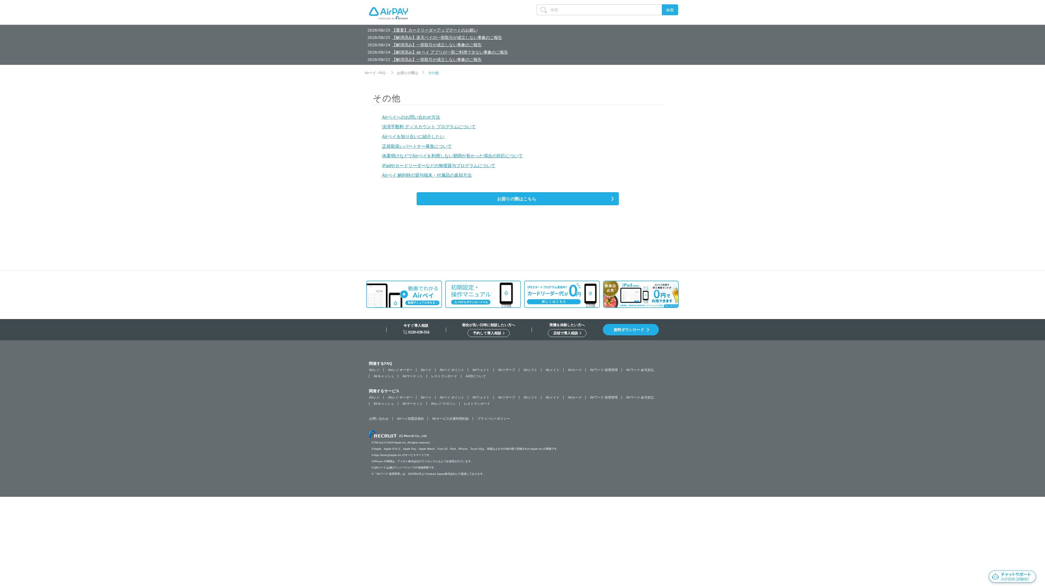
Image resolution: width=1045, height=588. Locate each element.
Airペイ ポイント (452, 370)
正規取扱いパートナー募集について (417, 146)
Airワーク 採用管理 (604, 370)
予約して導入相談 (487, 333)
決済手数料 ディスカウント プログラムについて (429, 127)
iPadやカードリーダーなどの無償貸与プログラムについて (438, 166)
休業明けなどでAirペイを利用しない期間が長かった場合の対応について (452, 156)
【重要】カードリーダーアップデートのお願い (435, 30)
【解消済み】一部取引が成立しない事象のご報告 (437, 44)
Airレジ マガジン (443, 403)
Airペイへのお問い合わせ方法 (411, 117)
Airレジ (374, 370)
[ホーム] (388, 14)
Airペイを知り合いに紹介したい (413, 136)
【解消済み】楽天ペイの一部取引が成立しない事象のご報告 (447, 37)
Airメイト (553, 370)
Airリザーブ (506, 370)
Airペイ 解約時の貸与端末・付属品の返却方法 (427, 175)
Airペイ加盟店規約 (410, 418)
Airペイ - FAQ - (376, 72)
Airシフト (530, 370)
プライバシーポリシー (493, 418)
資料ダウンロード (629, 329)
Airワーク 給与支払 (640, 370)
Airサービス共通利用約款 (450, 418)
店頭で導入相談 (566, 333)
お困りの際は (407, 72)
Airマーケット (412, 376)
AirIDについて (476, 376)
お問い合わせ (379, 418)
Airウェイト (481, 370)
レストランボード (444, 376)
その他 (433, 72)
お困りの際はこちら (516, 199)
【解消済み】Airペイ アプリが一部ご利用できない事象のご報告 (450, 52)
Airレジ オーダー (400, 370)
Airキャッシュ (384, 376)
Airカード (575, 370)
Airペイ (426, 370)
